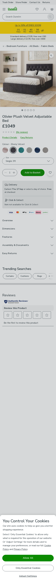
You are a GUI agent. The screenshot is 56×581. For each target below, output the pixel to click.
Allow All (28, 558)
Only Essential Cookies (28, 568)
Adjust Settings (28, 576)
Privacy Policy (20, 549)
